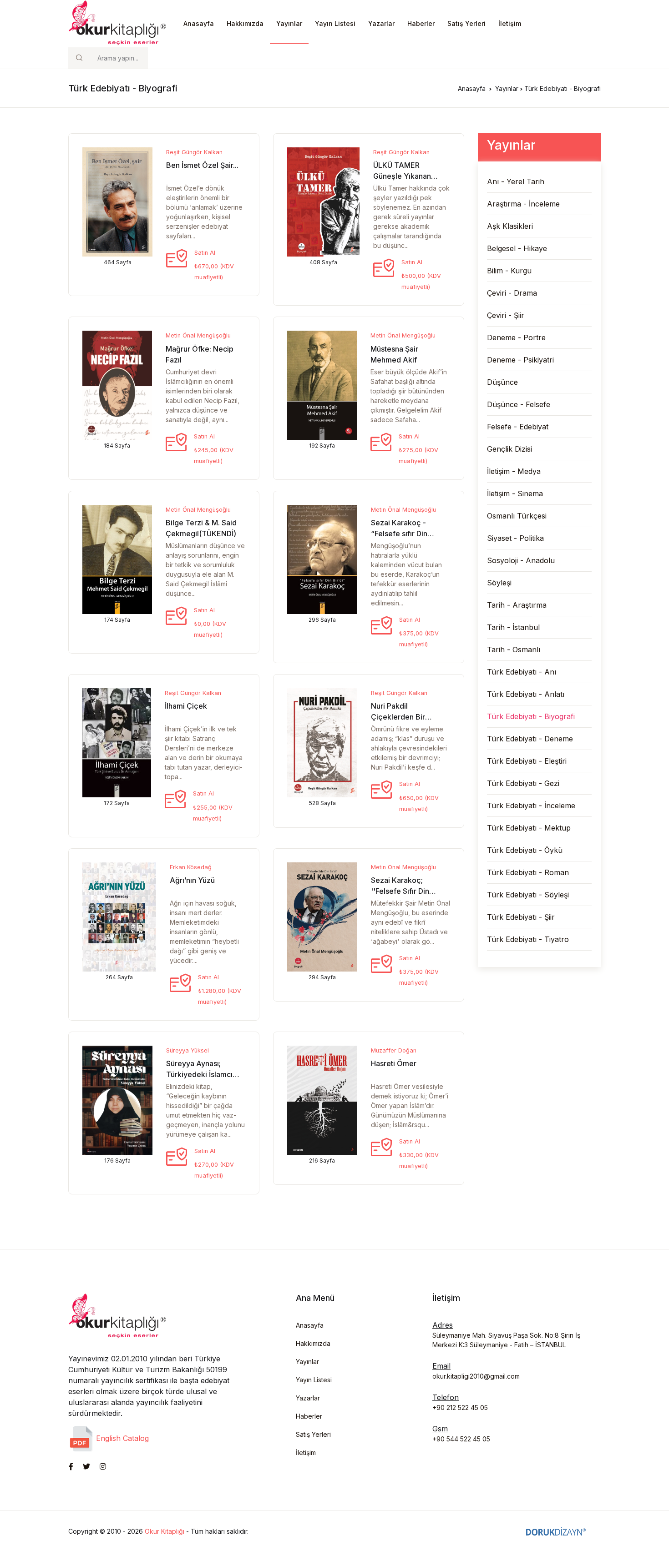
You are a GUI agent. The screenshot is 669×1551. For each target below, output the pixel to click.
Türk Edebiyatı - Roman (528, 872)
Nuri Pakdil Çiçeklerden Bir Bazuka (398, 716)
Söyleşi (499, 582)
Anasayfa (198, 23)
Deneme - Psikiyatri (520, 359)
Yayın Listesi (335, 23)
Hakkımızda (245, 23)
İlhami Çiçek (186, 705)
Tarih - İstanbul (513, 627)
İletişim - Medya (514, 471)
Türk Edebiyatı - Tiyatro (528, 939)
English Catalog (121, 1438)
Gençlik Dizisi (509, 448)
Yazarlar (381, 23)
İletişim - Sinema (515, 493)
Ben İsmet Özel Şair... (202, 165)
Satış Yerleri (466, 23)
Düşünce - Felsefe (518, 404)
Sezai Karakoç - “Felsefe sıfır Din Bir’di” (399, 533)
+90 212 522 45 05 (460, 1407)
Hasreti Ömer (393, 1063)
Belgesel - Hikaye (517, 248)
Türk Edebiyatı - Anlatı (525, 694)
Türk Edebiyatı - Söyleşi (528, 894)
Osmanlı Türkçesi (517, 515)
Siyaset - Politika (515, 538)
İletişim (509, 23)
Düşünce (502, 382)
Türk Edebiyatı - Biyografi (531, 716)
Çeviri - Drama (512, 292)
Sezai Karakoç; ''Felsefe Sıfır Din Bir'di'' (400, 891)
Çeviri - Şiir (505, 315)
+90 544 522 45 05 (461, 1439)
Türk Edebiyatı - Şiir (521, 917)
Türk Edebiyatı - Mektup (529, 827)
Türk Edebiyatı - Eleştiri (527, 760)
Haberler (421, 23)
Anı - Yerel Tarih (515, 181)
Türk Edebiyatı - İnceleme (531, 805)
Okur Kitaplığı (164, 1531)
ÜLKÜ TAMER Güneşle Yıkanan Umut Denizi (402, 176)
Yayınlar (289, 23)
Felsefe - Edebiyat (517, 426)
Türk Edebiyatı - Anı (521, 671)
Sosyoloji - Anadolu (521, 560)
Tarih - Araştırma (517, 604)
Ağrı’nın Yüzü (192, 880)
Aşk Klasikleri (510, 226)
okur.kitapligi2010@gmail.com (476, 1376)
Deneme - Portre (516, 337)
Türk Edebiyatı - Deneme (530, 738)
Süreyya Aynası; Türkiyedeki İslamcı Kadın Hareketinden (200, 1074)
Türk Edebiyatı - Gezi (523, 783)
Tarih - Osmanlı (513, 649)
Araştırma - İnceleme (523, 203)
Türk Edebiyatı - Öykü (525, 850)
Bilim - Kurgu (509, 270)
